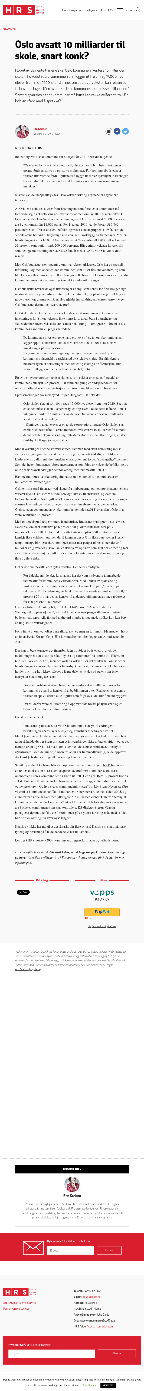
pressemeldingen (28, 395)
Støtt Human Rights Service (19, 1303)
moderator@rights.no (27, 969)
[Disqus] (72, 1018)
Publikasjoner (71, 10)
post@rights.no (91, 1297)
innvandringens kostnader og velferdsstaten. (90, 840)
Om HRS (107, 10)
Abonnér (109, 1250)
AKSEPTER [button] (108, 1385)
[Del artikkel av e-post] (109, 131)
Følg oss (91, 10)
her (111, 857)
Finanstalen (111, 631)
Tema (128, 10)
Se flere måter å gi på (100, 926)
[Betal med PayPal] (102, 912)
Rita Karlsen (40, 129)
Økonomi (9, 29)
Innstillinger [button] (89, 1385)
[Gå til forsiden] (19, 1292)
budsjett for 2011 (75, 156)
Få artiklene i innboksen (68, 1241)
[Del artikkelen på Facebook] (117, 131)
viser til (20, 791)
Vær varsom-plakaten (100, 1326)
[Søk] (138, 9)
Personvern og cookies (16, 1309)
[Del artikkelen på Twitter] (125, 131)
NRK (107, 765)
